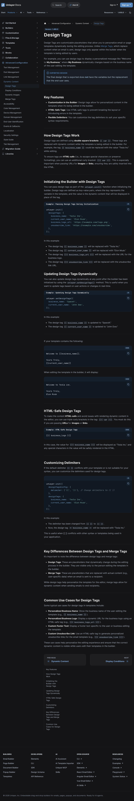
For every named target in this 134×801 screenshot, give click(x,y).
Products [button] (11, 12)
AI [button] (21, 12)
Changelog (117, 759)
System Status (119, 776)
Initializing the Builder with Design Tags (51, 683)
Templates (7, 776)
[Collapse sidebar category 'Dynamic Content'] (37, 82)
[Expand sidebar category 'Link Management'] (37, 77)
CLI (32, 763)
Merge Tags (107, 46)
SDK (33, 767)
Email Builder (8, 759)
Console (116, 767)
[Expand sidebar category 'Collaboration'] (37, 58)
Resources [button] (108, 12)
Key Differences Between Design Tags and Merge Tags (53, 716)
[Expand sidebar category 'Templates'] (37, 43)
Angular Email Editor (85, 776)
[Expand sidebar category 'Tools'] (37, 48)
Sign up (125, 5)
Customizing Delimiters (51, 706)
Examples (117, 763)
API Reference (37, 776)
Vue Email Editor (84, 781)
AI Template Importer (65, 763)
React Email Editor (84, 772)
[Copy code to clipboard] (128, 209)
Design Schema (37, 772)
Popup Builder (9, 772)
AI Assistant (61, 759)
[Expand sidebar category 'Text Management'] (37, 67)
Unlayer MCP (61, 767)
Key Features (51, 669)
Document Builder (10, 767)
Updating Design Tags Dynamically (53, 692)
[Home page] (45, 23)
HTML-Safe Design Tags (53, 699)
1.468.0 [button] (121, 12)
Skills (58, 772)
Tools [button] (29, 12)
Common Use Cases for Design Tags (53, 726)
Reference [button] (41, 12)
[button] (20, 23)
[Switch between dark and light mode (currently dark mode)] (130, 12)
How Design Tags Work (53, 675)
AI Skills (80, 785)
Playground (117, 772)
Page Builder (8, 763)
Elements (35, 759)
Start (3, 12)
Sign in (113, 5)
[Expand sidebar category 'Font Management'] (37, 72)
